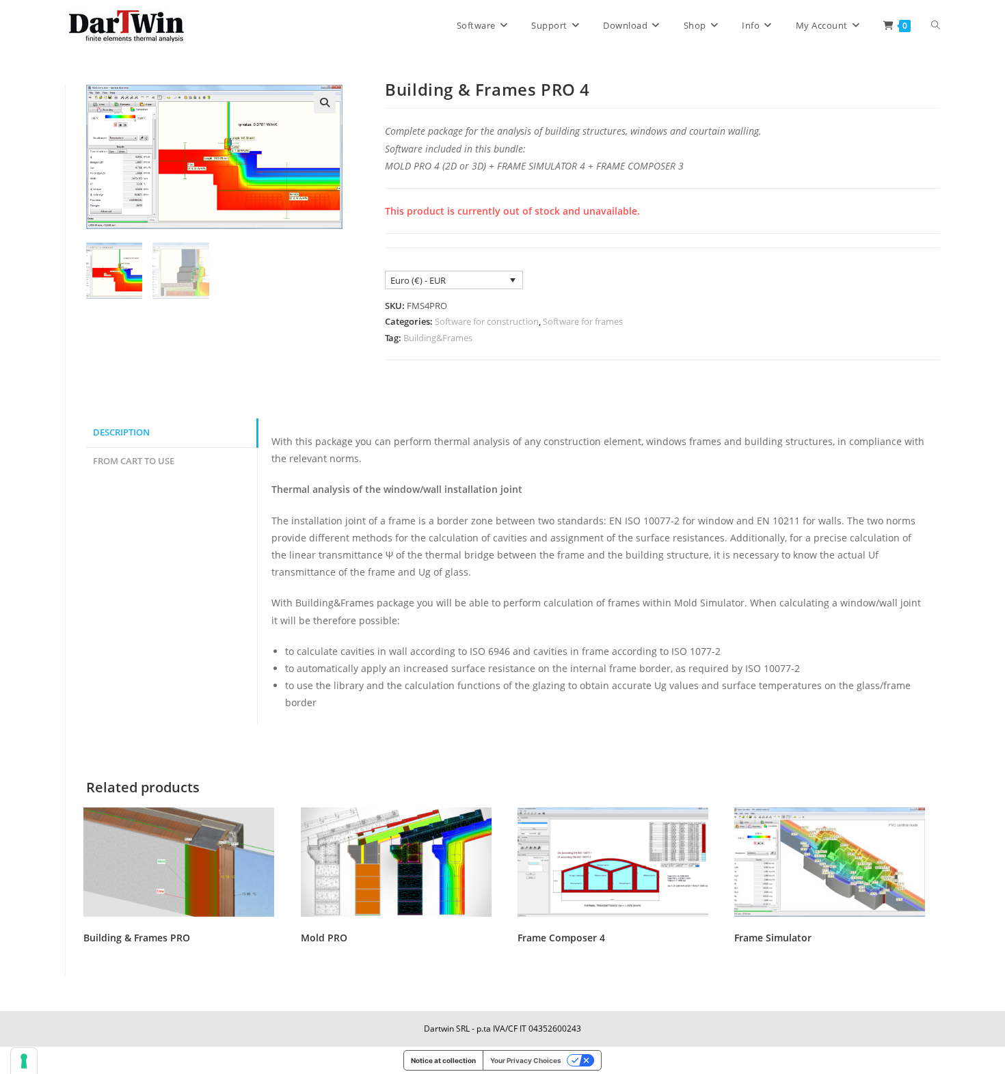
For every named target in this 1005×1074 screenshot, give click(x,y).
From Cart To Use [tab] (133, 461)
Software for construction (487, 321)
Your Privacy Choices (525, 1060)
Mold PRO (324, 937)
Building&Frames (437, 338)
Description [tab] (121, 432)
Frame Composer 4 (561, 937)
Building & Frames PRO (136, 937)
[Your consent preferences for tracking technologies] (24, 1061)
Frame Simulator (773, 937)
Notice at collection (443, 1060)
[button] (325, 102)
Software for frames (583, 321)
